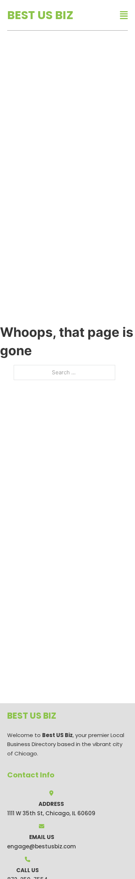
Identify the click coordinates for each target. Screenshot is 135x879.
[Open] (124, 15)
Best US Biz (40, 15)
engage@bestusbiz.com (41, 846)
